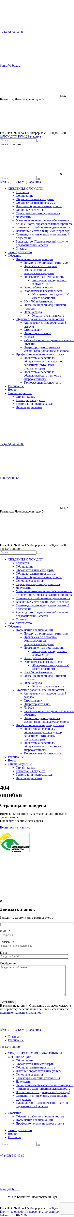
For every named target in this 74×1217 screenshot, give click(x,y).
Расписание (16, 386)
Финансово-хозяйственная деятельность (43, 227)
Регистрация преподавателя (34, 403)
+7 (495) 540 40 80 (12, 32)
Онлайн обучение (20, 393)
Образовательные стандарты (35, 199)
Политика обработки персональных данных (29, 1211)
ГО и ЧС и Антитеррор (39, 301)
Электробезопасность (38, 287)
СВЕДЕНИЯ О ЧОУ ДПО (25, 188)
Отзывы (21, 248)
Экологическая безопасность (43, 290)
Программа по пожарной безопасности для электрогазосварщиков (40, 269)
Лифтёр (29, 336)
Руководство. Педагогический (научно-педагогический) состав (42, 243)
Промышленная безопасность (44, 276)
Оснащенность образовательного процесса (44, 1085)
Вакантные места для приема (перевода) (43, 231)
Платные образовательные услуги (39, 206)
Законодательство (20, 252)
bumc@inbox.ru (10, 65)
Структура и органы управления (38, 213)
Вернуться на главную (15, 827)
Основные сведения (29, 209)
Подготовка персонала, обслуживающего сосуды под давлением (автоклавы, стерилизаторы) (43, 363)
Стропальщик (33, 329)
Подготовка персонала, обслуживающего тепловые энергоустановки (42, 375)
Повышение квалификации (34, 259)
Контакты (22, 192)
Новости (14, 389)
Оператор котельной (37, 333)
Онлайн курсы (26, 396)
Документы (23, 216)
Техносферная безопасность (42, 382)
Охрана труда (33, 312)
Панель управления (29, 407)
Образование (24, 195)
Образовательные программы (36, 202)
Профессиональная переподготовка (40, 354)
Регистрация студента (30, 400)
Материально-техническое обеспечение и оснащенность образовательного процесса (44, 222)
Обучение (14, 255)
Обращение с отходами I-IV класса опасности (50, 296)
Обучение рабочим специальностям (40, 319)
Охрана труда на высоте (48, 315)
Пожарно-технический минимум (46, 262)
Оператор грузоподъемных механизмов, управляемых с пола (46, 349)
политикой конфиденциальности (22, 1012)
